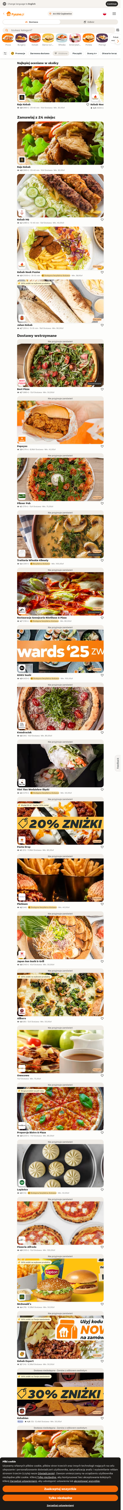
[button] (13, 13)
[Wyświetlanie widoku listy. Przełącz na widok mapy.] (118, 30)
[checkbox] (8, 39)
